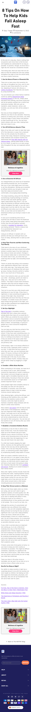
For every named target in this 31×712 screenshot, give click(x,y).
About (3, 675)
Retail (3, 680)
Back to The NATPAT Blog (16, 641)
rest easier (12, 407)
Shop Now (15, 173)
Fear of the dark (6, 311)
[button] (3, 2)
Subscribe (25, 662)
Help (3, 670)
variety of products (7, 90)
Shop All (4, 686)
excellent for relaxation (16, 225)
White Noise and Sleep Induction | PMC (13, 593)
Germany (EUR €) (15, 707)
